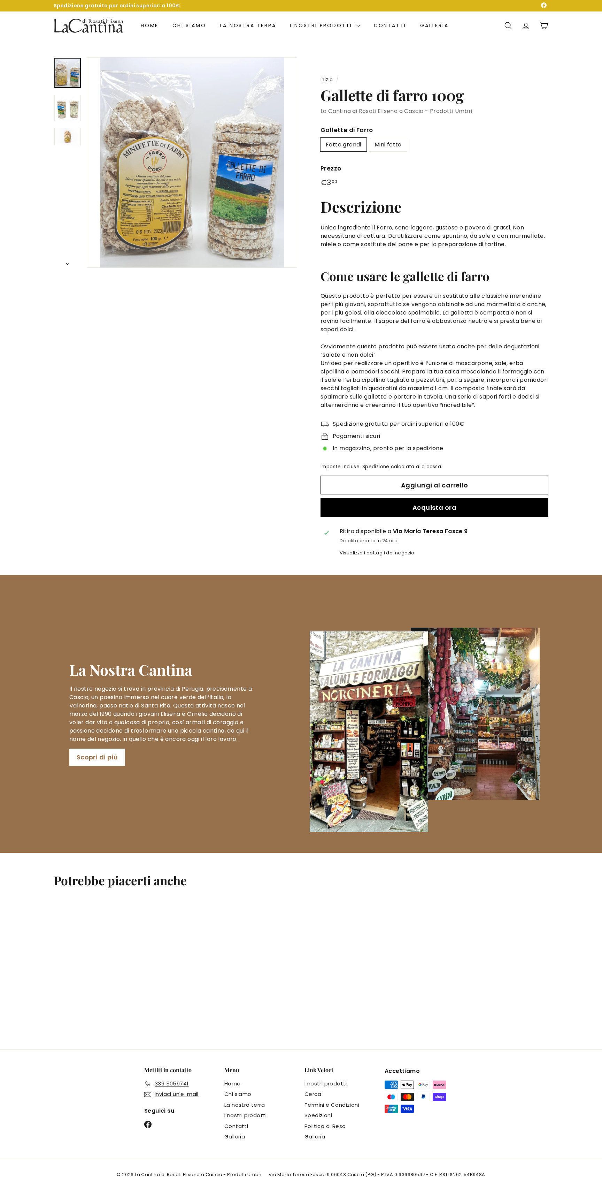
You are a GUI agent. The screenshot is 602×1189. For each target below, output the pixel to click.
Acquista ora (434, 507)
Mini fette (388, 145)
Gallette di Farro (347, 130)
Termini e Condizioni (331, 1104)
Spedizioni (318, 1115)
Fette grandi (343, 145)
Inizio (327, 79)
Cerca (312, 1094)
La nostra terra (248, 25)
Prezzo (331, 168)
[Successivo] (68, 262)
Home (150, 25)
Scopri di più (97, 757)
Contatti (390, 25)
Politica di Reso (325, 1126)
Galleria (434, 25)
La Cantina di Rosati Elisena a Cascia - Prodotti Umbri (396, 111)
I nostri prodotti (322, 25)
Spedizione (375, 466)
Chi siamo (189, 25)
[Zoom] (192, 162)
